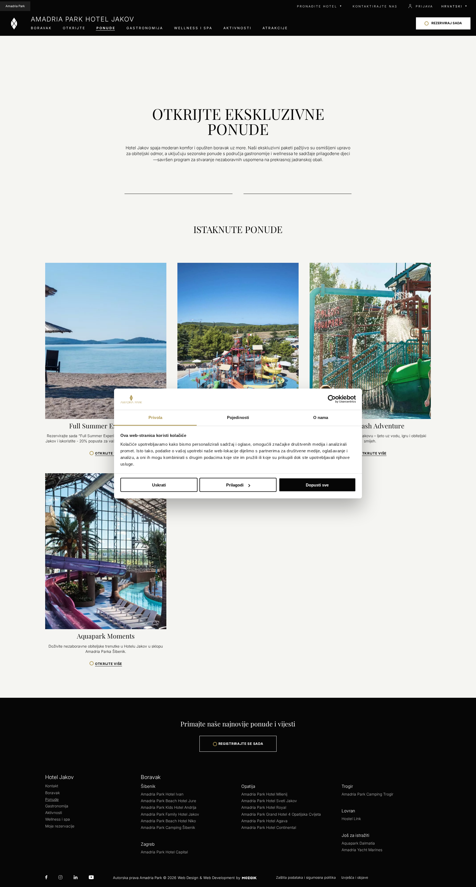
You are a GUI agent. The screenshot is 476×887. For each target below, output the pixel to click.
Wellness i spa (57, 819)
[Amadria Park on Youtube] (91, 877)
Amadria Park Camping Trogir (367, 794)
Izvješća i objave (354, 877)
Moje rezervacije (59, 826)
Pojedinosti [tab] (238, 417)
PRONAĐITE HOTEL (317, 6)
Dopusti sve (317, 485)
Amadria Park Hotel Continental (268, 827)
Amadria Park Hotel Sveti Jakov (269, 801)
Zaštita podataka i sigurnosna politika (306, 877)
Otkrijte (74, 28)
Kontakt (51, 786)
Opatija (248, 786)
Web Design (188, 877)
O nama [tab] (320, 417)
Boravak (41, 28)
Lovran (348, 810)
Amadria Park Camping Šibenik (168, 827)
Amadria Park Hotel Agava (264, 821)
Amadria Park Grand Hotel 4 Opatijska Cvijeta (281, 814)
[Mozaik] (249, 878)
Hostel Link (351, 818)
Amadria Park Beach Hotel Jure (168, 801)
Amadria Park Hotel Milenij (264, 794)
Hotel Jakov (59, 777)
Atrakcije (275, 28)
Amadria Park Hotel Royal (263, 807)
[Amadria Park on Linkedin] (75, 877)
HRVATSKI (452, 6)
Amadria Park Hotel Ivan (162, 794)
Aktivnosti (237, 28)
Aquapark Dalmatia (358, 843)
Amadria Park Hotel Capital (164, 852)
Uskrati (159, 485)
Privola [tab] (155, 417)
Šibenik (148, 786)
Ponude (105, 28)
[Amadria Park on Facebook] (46, 877)
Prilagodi (235, 485)
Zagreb (148, 844)
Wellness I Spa (193, 28)
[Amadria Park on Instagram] (60, 877)
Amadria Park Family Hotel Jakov (170, 814)
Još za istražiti (355, 835)
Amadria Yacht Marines (362, 850)
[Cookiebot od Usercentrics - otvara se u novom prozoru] (332, 399)
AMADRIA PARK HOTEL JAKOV (82, 19)
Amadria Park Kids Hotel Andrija (168, 807)
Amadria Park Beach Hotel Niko (168, 821)
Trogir (347, 786)
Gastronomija (144, 28)
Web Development (219, 877)
